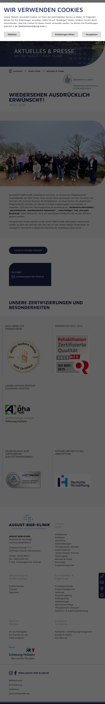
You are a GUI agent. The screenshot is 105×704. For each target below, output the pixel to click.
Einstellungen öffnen (64, 34)
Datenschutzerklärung (29, 26)
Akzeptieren (91, 34)
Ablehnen (12, 34)
